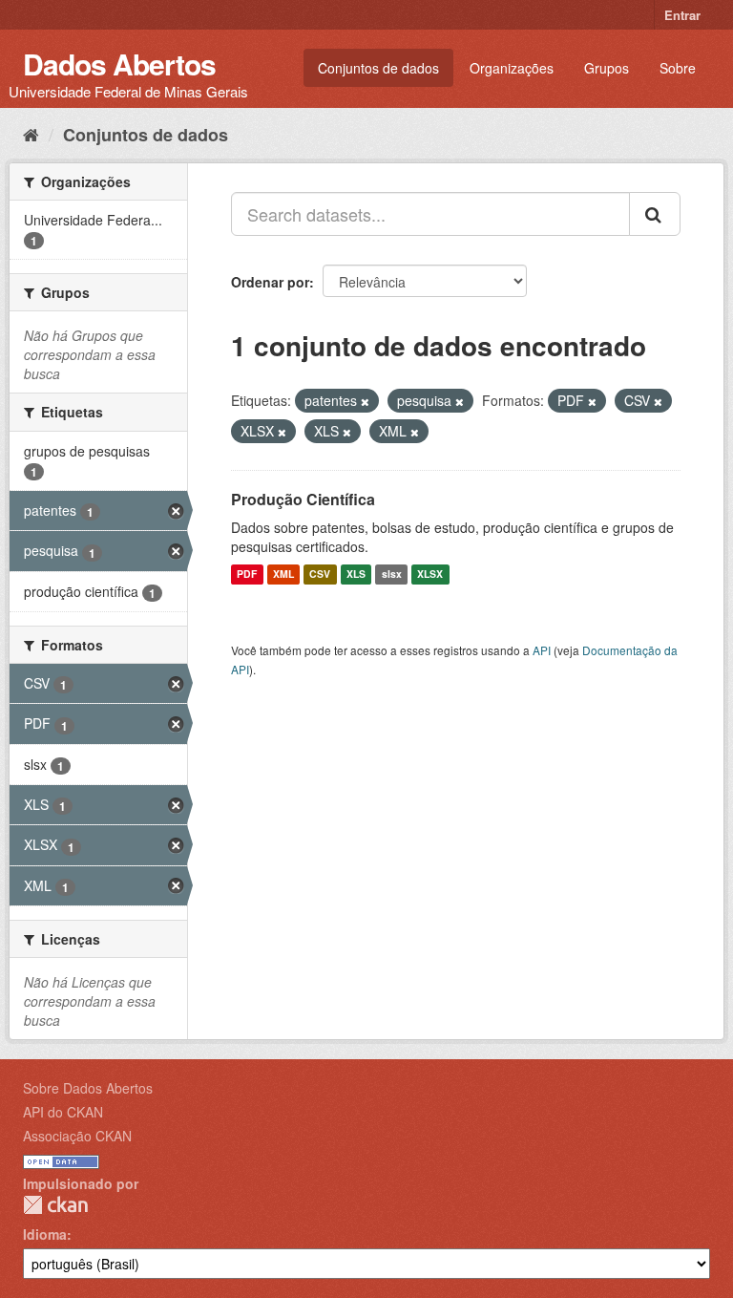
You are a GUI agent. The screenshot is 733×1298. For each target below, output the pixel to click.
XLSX (430, 574)
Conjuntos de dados (378, 67)
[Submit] (655, 214)
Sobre (678, 67)
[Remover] (365, 401)
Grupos (606, 67)
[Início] (31, 133)
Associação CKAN (77, 1135)
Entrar (682, 15)
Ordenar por (270, 281)
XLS (356, 574)
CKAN (55, 1205)
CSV (319, 574)
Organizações (512, 67)
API (542, 650)
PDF (247, 574)
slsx (392, 574)
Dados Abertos (119, 63)
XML (283, 574)
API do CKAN (63, 1111)
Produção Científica (303, 499)
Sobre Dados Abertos (88, 1087)
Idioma (45, 1234)
